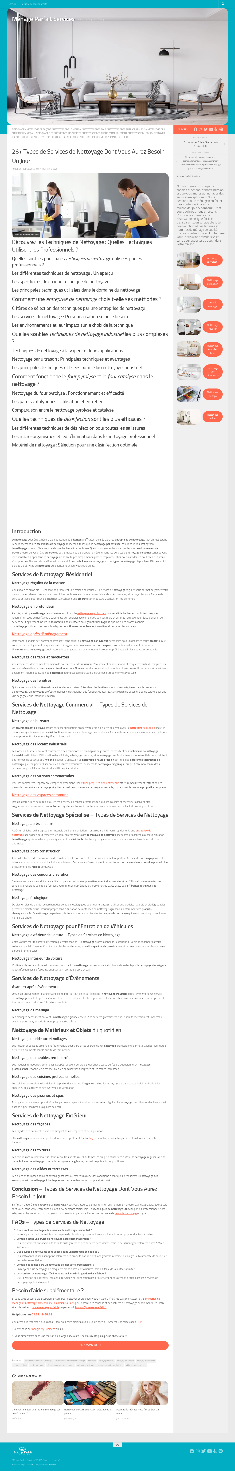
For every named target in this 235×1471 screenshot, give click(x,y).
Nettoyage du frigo (212, 394)
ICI (139, 1321)
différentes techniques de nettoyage (38, 1361)
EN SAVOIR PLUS (90, 1345)
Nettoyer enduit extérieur (82, 137)
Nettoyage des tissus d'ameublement (105, 133)
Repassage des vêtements (213, 372)
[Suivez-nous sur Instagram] (201, 129)
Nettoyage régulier (212, 326)
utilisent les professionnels (136, 1365)
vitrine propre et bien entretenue (100, 783)
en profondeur (91, 613)
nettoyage (18, 129)
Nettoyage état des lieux (212, 349)
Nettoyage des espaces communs (40, 794)
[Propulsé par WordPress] (32, 1465)
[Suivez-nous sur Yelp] (216, 129)
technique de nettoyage (85, 1365)
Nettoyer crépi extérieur (50, 137)
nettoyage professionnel (146, 1361)
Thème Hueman (49, 1464)
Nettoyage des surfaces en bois (126, 129)
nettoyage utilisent (20, 1365)
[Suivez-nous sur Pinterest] (221, 129)
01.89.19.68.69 (41, 1314)
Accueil (12, 4)
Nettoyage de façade (39, 129)
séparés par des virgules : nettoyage (60, 1365)
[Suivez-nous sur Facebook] (195, 129)
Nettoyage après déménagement (39, 633)
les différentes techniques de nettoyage (70, 1361)
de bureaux (143, 727)
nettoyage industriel (106, 1361)
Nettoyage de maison (212, 259)
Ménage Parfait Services (43, 19)
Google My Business (43, 1329)
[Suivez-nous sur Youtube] (211, 129)
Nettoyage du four (140, 133)
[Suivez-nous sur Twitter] (206, 129)
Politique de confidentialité (34, 4)
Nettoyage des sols (94, 129)
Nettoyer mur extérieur (115, 137)
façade (93, 1138)
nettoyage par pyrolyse (125, 1361)
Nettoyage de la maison (67, 129)
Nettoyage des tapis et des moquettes (58, 133)
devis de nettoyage (126, 1213)
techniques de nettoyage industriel (110, 1365)
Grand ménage (212, 304)
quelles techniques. (37, 1365)
